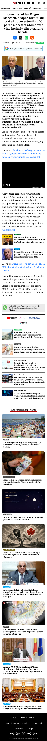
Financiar (37, 8)
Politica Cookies (27, 718)
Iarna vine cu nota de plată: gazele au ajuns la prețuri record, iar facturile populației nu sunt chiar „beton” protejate (29, 349)
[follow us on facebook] (34, 318)
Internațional (9, 549)
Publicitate (18, 729)
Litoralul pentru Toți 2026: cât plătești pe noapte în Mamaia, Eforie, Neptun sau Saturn (22, 444)
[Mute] (7, 185)
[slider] (13, 185)
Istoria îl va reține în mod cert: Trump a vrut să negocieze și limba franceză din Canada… (21, 554)
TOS (14, 718)
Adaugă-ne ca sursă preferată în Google (26, 48)
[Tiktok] (23, 733)
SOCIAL (6, 439)
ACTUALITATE (17, 8)
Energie (18, 344)
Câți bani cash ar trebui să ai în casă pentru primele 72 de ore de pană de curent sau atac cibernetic (23, 632)
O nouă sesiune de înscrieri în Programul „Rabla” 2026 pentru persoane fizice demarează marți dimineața (29, 381)
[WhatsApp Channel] (35, 733)
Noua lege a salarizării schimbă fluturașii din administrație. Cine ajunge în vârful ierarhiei (22, 482)
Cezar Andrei (29, 43)
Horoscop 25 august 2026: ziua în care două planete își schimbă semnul (23, 518)
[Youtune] (29, 733)
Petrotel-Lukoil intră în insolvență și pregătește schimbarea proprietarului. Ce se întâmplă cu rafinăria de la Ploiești (29, 366)
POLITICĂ (27, 8)
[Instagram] (18, 733)
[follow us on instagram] (22, 318)
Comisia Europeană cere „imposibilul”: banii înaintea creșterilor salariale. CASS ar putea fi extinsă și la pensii (27, 334)
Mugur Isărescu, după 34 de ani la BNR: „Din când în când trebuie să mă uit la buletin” (23, 267)
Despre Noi (37, 723)
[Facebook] (12, 733)
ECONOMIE (40, 42)
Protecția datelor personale (16, 723)
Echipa (30, 729)
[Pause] (3, 185)
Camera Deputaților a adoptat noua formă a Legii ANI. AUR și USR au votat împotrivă (23, 707)
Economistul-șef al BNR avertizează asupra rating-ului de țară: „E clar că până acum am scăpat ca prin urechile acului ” (29, 239)
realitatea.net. (8, 229)
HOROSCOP (7, 514)
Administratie (9, 477)
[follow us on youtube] (12, 318)
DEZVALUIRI (5, 8)
